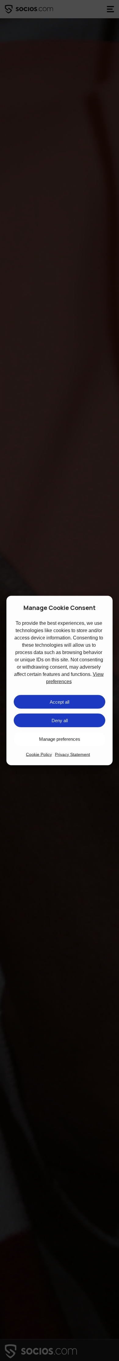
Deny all (60, 720)
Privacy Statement (72, 754)
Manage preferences (59, 738)
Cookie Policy (39, 754)
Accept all (59, 701)
